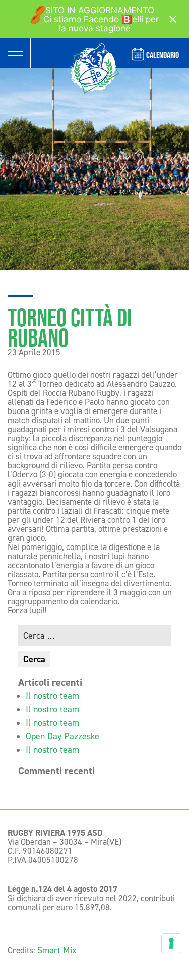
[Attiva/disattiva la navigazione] (15, 53)
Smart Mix (57, 950)
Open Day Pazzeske (62, 736)
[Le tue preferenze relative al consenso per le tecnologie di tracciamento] (171, 943)
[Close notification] (173, 19)
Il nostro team (52, 696)
